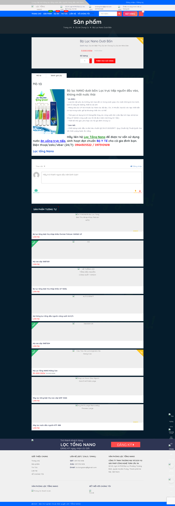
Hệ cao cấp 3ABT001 (41, 262)
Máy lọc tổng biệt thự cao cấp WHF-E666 (50, 398)
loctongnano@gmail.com (103, 7)
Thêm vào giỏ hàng (105, 61)
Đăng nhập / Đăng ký (134, 2)
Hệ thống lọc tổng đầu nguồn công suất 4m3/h (53, 316)
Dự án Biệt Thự (95, 46)
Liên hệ (72, 14)
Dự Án (56, 13)
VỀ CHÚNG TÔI (84, 14)
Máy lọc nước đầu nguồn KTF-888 (47, 425)
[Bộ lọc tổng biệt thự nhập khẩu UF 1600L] (87, 277)
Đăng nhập (137, 166)
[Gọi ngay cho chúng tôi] (171, 416)
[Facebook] (91, 492)
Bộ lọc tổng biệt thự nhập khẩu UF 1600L (50, 289)
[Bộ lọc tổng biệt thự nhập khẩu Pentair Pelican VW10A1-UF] (87, 222)
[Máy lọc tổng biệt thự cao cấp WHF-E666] (87, 386)
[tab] (39, 75)
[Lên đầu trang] (170, 498)
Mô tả (38, 75)
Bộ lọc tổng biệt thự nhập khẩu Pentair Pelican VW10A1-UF (57, 234)
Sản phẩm (47, 13)
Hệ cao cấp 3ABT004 (41, 343)
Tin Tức (64, 13)
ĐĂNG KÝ (125, 445)
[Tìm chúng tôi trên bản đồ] (171, 480)
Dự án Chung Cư (82, 27)
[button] (130, 13)
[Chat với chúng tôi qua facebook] (171, 447)
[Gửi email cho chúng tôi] (171, 465)
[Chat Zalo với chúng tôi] (171, 431)
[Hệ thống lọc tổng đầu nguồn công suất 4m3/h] (87, 304)
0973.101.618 (99, 9)
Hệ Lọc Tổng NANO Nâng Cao (45, 371)
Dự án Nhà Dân (122, 46)
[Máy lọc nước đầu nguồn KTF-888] (87, 413)
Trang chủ (67, 27)
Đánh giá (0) (56, 75)
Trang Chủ (36, 14)
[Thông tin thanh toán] (41, 491)
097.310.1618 (79, 461)
